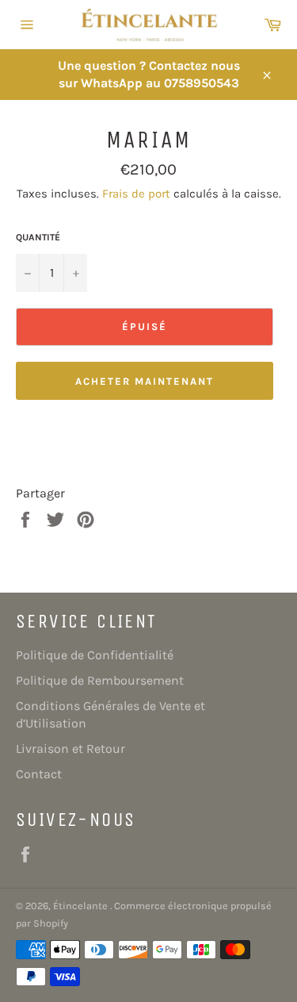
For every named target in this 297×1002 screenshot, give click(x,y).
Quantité (38, 237)
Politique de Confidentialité (94, 654)
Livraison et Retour (70, 748)
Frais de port (136, 193)
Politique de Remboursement (100, 680)
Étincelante (81, 906)
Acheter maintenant (144, 381)
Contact (39, 773)
